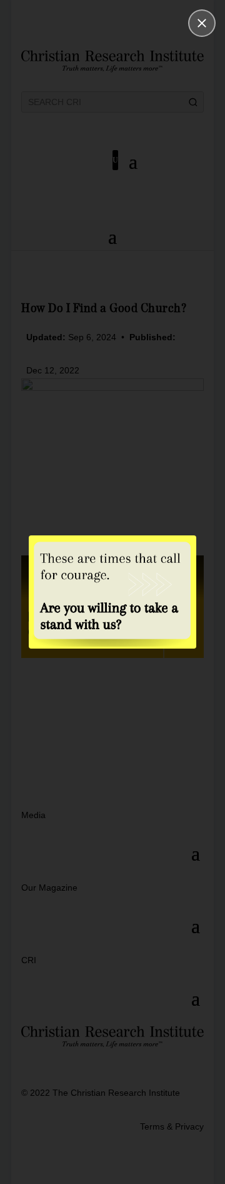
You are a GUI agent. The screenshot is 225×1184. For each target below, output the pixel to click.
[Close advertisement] (202, 23)
